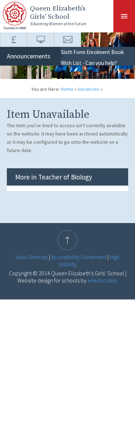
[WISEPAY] (13, 39)
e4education (102, 280)
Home (67, 89)
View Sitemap (31, 257)
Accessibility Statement (78, 257)
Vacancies (88, 89)
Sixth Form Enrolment (85, 52)
